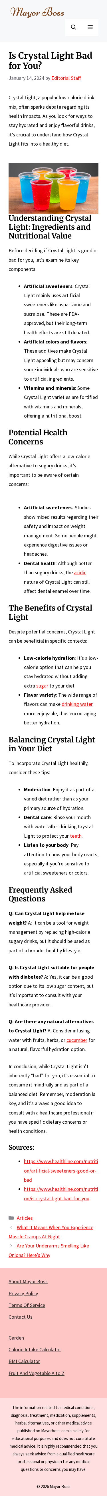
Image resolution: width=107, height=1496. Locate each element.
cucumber (76, 1040)
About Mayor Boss (28, 1281)
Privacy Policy (23, 1293)
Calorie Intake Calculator (35, 1349)
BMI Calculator (24, 1361)
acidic (80, 572)
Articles (25, 1218)
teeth (76, 836)
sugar (42, 685)
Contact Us (21, 1317)
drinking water (77, 704)
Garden (16, 1337)
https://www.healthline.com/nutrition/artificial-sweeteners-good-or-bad (61, 1170)
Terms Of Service (27, 1305)
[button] (73, 27)
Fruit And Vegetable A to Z (36, 1373)
